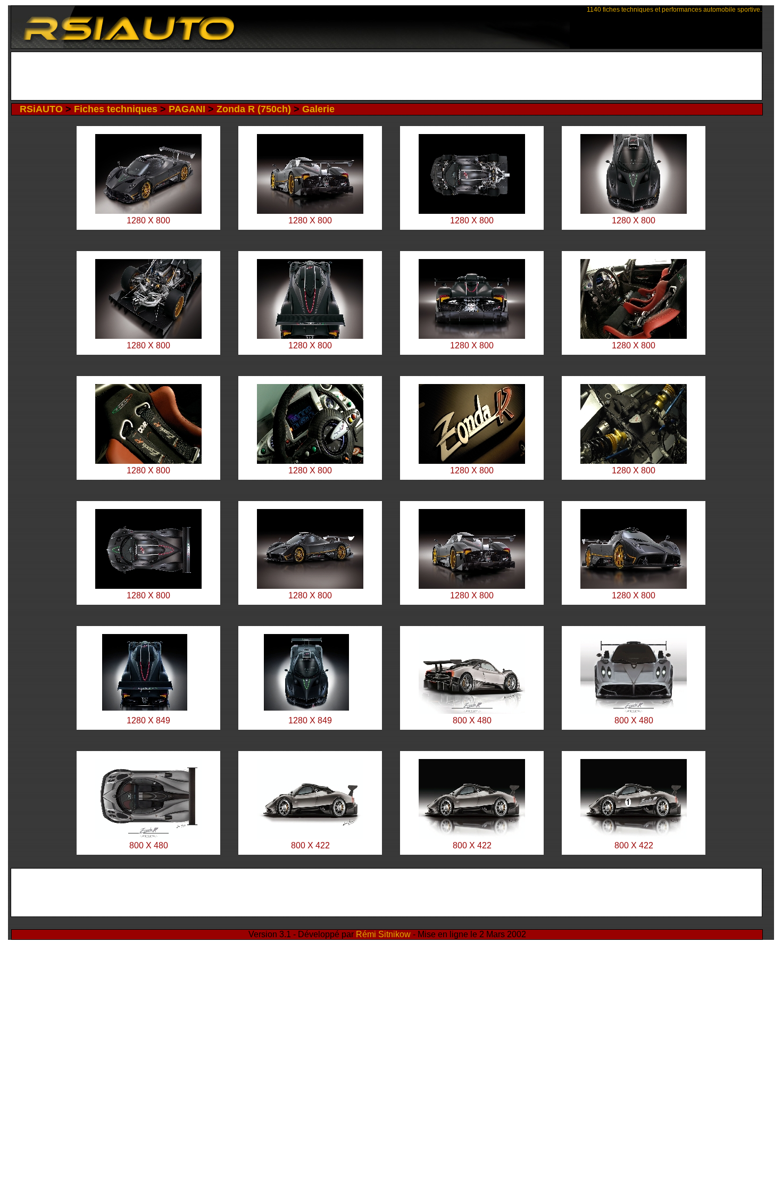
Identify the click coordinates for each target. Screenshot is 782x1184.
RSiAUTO (41, 109)
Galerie (318, 109)
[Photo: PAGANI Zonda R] (148, 210)
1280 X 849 (148, 720)
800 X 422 (310, 845)
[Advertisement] (386, 76)
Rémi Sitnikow (383, 934)
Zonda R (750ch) (254, 109)
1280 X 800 (148, 220)
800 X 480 (472, 720)
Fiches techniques (115, 109)
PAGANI (187, 109)
